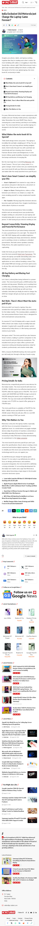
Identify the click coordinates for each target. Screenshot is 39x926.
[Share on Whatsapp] (12, 25)
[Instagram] (36, 535)
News (6, 7)
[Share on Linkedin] (19, 923)
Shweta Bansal (7, 758)
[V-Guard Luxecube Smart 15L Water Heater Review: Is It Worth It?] (6, 871)
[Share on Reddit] (15, 25)
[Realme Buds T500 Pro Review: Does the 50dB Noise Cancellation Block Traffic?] (6, 710)
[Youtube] (28, 574)
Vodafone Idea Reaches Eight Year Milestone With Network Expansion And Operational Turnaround (13, 743)
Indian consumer (22, 438)
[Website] (34, 535)
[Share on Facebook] (6, 25)
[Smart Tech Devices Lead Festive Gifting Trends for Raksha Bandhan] (32, 811)
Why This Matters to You (13, 109)
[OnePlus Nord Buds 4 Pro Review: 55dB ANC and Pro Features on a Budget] (6, 880)
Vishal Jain (6, 737)
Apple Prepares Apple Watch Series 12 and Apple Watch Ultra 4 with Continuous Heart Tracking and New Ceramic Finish (19, 486)
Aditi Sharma (7, 727)
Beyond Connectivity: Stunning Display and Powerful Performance (18, 92)
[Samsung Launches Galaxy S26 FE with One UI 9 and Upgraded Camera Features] (32, 799)
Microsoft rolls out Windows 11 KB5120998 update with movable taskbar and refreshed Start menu (12, 753)
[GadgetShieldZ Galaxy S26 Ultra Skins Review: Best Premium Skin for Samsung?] (6, 700)
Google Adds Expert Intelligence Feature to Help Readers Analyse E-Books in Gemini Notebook (13, 764)
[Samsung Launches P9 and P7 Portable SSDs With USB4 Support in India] (32, 820)
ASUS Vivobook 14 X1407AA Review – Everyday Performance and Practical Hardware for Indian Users (24, 678)
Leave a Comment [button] (31, 556)
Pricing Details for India (13, 106)
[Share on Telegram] (27, 923)
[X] (28, 567)
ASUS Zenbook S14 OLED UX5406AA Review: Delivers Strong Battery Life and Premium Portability (24, 668)
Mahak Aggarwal (12, 29)
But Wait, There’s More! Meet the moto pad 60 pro (19, 101)
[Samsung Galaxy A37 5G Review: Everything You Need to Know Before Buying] (6, 861)
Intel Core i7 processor (25, 254)
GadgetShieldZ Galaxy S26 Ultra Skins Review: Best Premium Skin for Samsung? (24, 699)
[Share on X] (9, 25)
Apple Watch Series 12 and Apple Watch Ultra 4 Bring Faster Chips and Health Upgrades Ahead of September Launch (14, 732)
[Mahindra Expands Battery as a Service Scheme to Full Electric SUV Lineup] (32, 774)
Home (3, 7)
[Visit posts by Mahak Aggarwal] (4, 31)
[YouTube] (31, 912)
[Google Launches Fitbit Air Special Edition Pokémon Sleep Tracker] (32, 790)
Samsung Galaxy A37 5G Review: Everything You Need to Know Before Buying (24, 860)
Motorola (28, 162)
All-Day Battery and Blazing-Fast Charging (19, 97)
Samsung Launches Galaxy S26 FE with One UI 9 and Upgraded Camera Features (14, 800)
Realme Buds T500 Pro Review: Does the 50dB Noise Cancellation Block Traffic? (24, 710)
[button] (23, 2)
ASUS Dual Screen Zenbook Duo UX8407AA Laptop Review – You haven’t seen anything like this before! (24, 689)
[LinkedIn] (28, 580)
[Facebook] (10, 567)
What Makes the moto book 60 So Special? (18, 83)
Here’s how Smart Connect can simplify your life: (18, 87)
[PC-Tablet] (10, 2)
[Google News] (10, 580)
